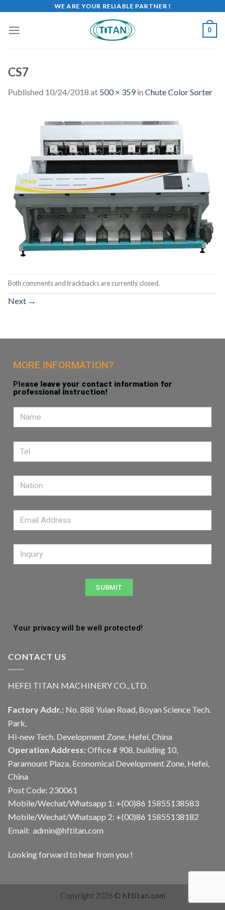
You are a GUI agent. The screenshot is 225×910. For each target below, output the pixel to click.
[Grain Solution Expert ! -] (112, 30)
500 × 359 (117, 92)
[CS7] (112, 185)
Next (22, 301)
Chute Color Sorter (178, 92)
